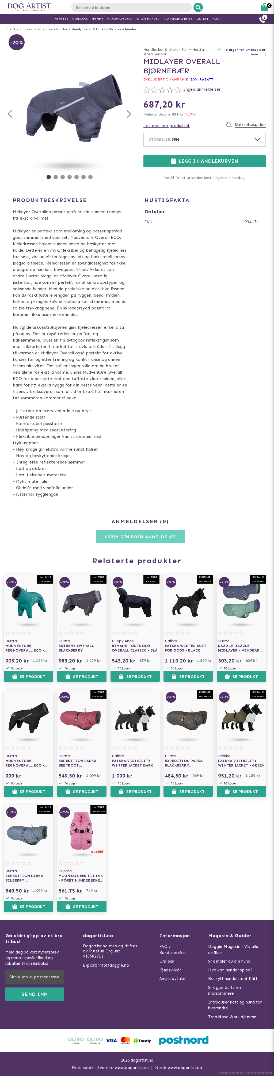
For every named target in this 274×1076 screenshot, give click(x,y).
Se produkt (32, 676)
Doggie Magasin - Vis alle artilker (233, 949)
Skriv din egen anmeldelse (140, 536)
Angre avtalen (173, 978)
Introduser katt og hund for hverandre (235, 1005)
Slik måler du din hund (229, 961)
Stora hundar (56, 29)
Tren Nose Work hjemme (232, 1016)
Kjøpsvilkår (170, 970)
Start (11, 29)
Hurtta (198, 49)
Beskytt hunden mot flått (232, 978)
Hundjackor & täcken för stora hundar (104, 29)
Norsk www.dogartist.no (178, 1067)
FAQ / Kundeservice (172, 949)
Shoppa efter (30, 29)
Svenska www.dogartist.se (123, 1067)
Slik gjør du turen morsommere (224, 990)
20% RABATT (202, 79)
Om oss (166, 961)
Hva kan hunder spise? (230, 970)
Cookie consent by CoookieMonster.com (245, 1072)
